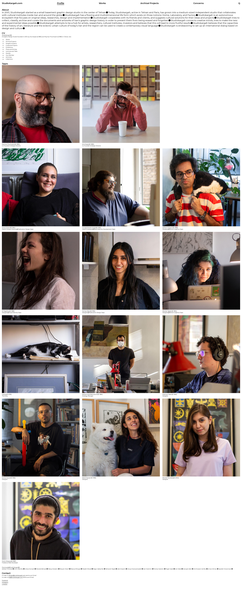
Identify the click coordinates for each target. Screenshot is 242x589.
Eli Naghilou (5, 311)
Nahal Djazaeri (86, 478)
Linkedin (4, 584)
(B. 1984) (12, 227)
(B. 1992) (92, 311)
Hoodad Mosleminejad (89, 227)
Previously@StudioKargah (10, 567)
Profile (60, 3)
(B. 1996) (12, 478)
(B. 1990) (174, 394)
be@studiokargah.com (16, 577)
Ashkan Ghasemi (167, 227)
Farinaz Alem (86, 311)
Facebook (5, 580)
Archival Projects (149, 3)
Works (102, 3)
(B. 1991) (98, 227)
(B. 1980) (17, 144)
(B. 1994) (174, 311)
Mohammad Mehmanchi (90, 394)
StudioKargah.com (12, 3)
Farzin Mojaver (6, 561)
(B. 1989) (175, 227)
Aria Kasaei (85, 144)
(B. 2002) (176, 478)
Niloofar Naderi (167, 311)
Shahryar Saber (167, 394)
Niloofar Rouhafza (167, 478)
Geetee (4, 394)
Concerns (198, 3)
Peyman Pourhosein (8, 144)
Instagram (5, 582)
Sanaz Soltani (6, 227)
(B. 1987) (13, 561)
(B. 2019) (8, 394)
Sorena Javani (6, 478)
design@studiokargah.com (17, 575)
